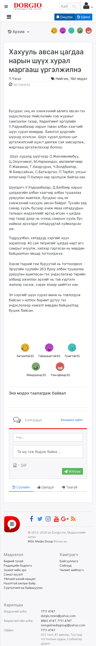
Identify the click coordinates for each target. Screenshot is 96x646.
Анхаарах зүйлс (72, 420)
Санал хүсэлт (13, 574)
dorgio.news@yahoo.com (58, 616)
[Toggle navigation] (9, 16)
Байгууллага (69, 561)
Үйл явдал (78, 78)
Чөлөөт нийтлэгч (72, 570)
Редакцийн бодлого (18, 565)
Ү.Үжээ (15, 78)
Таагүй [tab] (71, 487)
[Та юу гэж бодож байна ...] (48, 451)
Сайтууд (65, 565)
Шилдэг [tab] (47, 487)
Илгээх (74, 471)
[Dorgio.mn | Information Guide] (12, 524)
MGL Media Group (40, 541)
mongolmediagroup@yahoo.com (63, 625)
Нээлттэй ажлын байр (19, 583)
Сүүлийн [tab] (22, 487)
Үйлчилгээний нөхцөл (19, 579)
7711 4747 (48, 611)
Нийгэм (62, 78)
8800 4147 (48, 621)
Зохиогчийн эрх (15, 570)
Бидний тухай (13, 561)
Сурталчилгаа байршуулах (23, 588)
